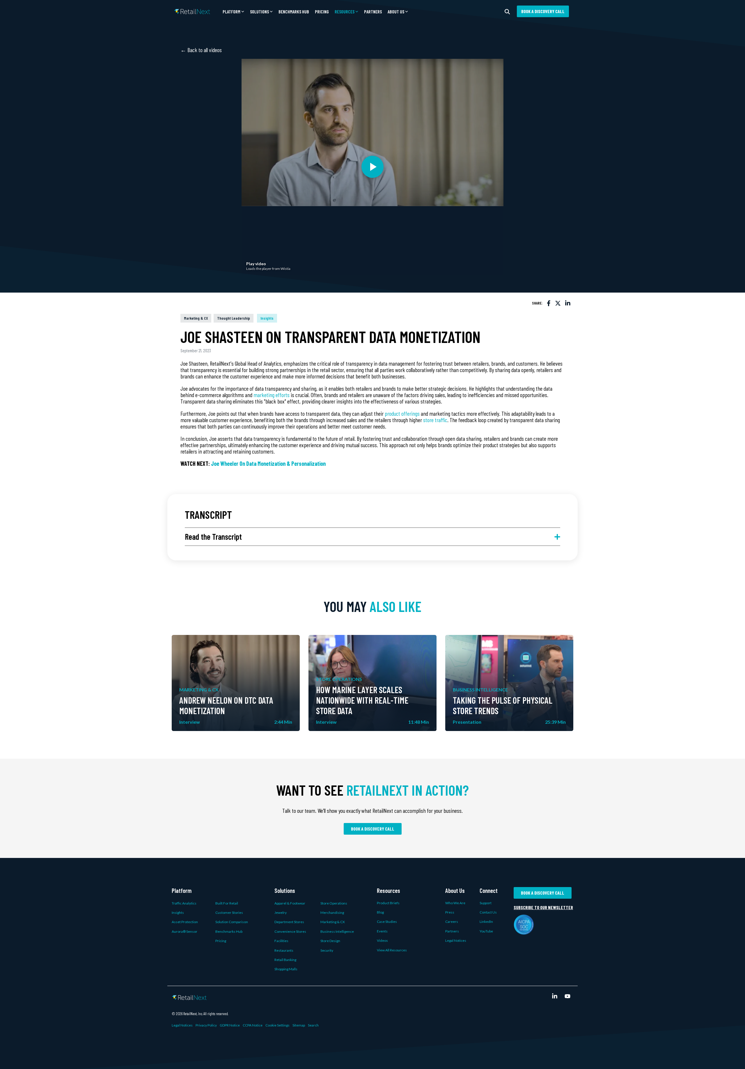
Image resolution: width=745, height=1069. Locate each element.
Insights (267, 318)
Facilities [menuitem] (281, 941)
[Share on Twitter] (558, 303)
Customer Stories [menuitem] (229, 912)
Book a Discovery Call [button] (543, 11)
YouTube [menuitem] (486, 931)
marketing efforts (271, 394)
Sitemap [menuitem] (298, 1025)
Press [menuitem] (449, 912)
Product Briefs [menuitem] (388, 903)
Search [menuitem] (313, 1025)
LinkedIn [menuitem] (486, 921)
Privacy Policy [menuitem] (206, 1025)
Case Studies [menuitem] (387, 921)
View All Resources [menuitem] (392, 950)
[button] (233, 11)
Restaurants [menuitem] (283, 950)
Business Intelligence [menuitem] (337, 931)
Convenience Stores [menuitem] (290, 931)
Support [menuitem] (486, 903)
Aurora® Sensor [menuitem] (184, 931)
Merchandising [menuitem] (332, 912)
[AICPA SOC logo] (524, 931)
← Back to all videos (201, 49)
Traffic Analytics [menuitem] (184, 903)
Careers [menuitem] (451, 921)
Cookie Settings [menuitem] (277, 1025)
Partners (373, 11)
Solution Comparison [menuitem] (231, 922)
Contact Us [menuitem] (488, 912)
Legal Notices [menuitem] (455, 940)
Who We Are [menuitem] (455, 903)
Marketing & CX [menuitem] (332, 922)
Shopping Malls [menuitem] (285, 969)
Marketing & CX (196, 318)
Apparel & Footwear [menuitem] (289, 903)
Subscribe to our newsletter (543, 907)
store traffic (435, 419)
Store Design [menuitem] (330, 941)
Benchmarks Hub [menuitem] (228, 931)
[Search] (507, 11)
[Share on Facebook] (549, 303)
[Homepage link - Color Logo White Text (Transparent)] (189, 996)
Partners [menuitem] (452, 931)
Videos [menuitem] (382, 940)
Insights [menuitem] (178, 912)
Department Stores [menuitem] (289, 922)
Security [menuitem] (326, 950)
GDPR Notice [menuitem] (230, 1025)
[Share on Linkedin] (567, 303)
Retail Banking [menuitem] (285, 960)
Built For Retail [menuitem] (226, 903)
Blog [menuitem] (380, 912)
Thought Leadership (233, 318)
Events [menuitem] (382, 931)
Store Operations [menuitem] (333, 903)
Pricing (322, 11)
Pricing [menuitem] (220, 941)
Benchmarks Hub (294, 11)
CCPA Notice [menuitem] (252, 1025)
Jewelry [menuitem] (280, 912)
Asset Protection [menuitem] (185, 922)
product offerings (402, 413)
